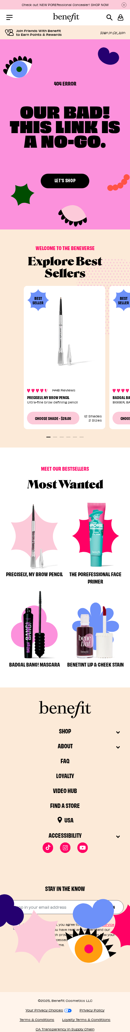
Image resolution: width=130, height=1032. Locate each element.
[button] (120, 17)
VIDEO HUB (65, 790)
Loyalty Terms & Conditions (86, 1019)
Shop (65, 730)
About (65, 745)
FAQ (65, 760)
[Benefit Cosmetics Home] (65, 17)
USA (69, 819)
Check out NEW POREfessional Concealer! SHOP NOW (65, 5)
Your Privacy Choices (44, 1010)
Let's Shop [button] (65, 180)
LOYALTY (65, 775)
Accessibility (65, 835)
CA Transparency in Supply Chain (65, 1029)
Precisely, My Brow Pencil (48, 397)
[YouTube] (82, 847)
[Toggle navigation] (9, 17)
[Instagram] (65, 847)
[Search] (111, 17)
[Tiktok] (48, 847)
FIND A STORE (65, 805)
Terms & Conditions (37, 1019)
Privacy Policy (92, 1010)
